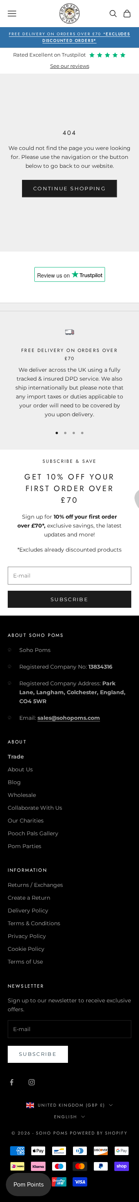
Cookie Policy (26, 948)
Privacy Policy (27, 936)
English (65, 1117)
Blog (14, 782)
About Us (20, 769)
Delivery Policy (28, 910)
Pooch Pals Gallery (33, 833)
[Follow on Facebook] (11, 1082)
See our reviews (69, 66)
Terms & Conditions (34, 923)
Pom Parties (24, 846)
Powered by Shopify (98, 1133)
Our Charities (26, 820)
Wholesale (22, 795)
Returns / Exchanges (35, 884)
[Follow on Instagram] (32, 1082)
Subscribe (69, 599)
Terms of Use (25, 961)
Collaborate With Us (35, 807)
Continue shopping (69, 188)
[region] (69, 373)
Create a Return (29, 897)
